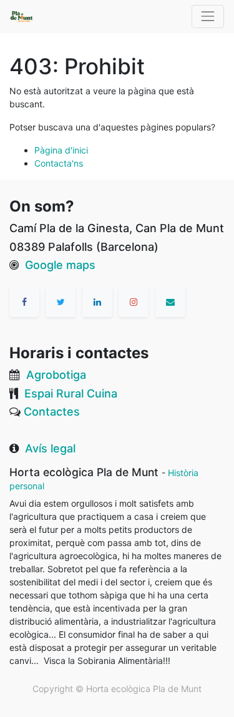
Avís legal (50, 448)
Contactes (52, 411)
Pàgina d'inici (61, 150)
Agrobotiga (56, 374)
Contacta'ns (58, 163)
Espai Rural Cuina (70, 393)
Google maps (60, 264)
